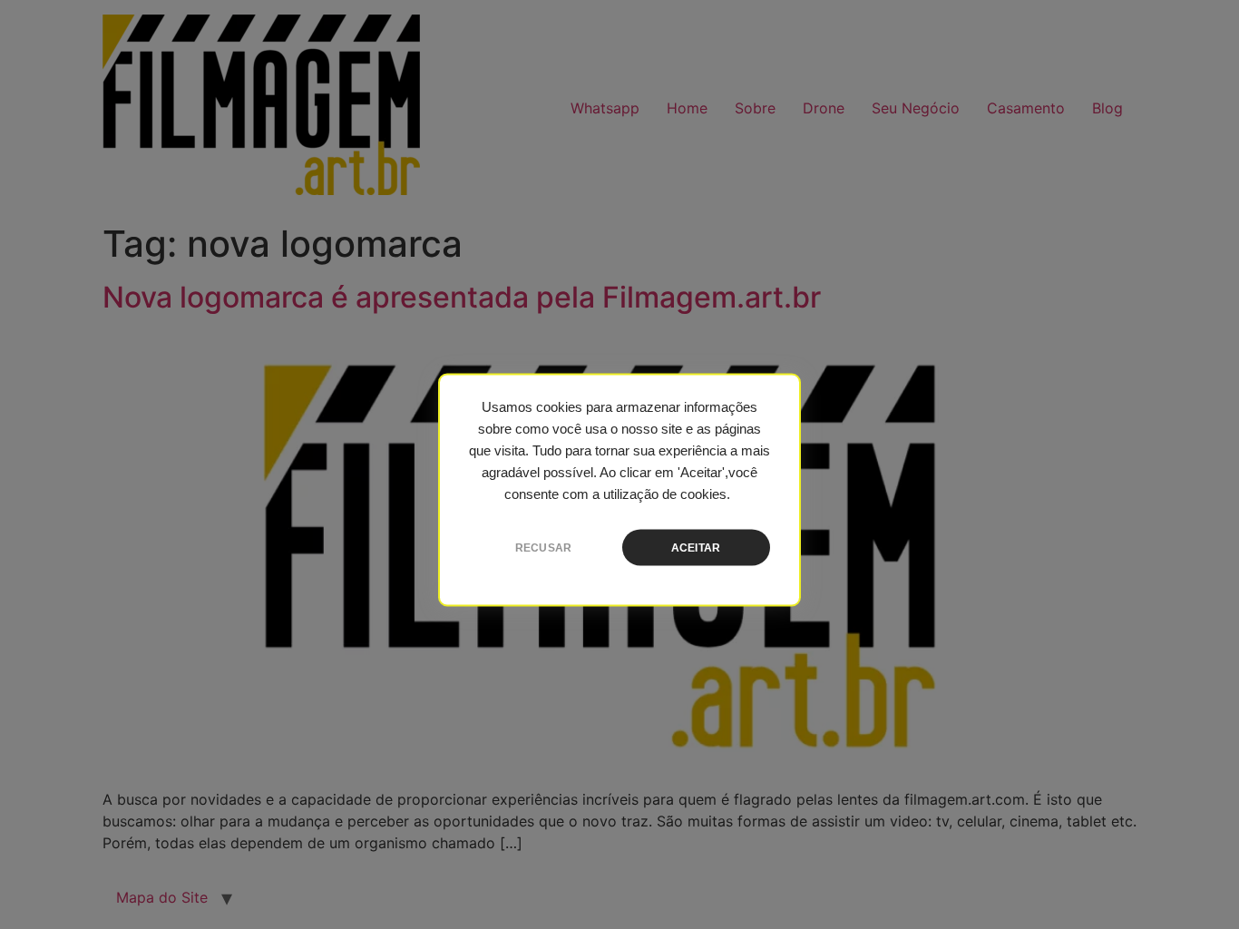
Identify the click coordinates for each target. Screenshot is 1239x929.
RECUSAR (543, 548)
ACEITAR (695, 548)
